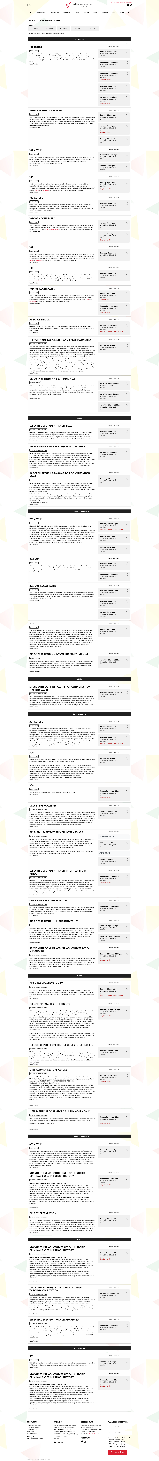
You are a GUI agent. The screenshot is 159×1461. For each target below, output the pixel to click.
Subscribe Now (117, 1452)
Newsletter (116, 2)
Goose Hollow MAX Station (36, 1438)
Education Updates (115, 1444)
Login (130, 2)
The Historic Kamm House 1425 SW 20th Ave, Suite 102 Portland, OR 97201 (34, 1427)
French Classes (40, 12)
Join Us (86, 12)
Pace (93, 29)
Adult (32, 20)
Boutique (104, 12)
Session (50, 29)
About (110, 2)
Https (121, 12)
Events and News (114, 1441)
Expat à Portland (114, 1446)
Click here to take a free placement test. (53, 33)
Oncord (48, 1459)
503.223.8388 (30, 1431)
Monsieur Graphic (36, 1459)
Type (79, 29)
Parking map (59, 1442)
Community (66, 12)
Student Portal (124, 2)
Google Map (32, 1437)
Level (36, 29)
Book (37, 190)
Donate (77, 12)
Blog (113, 12)
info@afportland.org (32, 1433)
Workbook (45, 190)
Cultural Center (54, 12)
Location (64, 29)
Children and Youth (50, 20)
